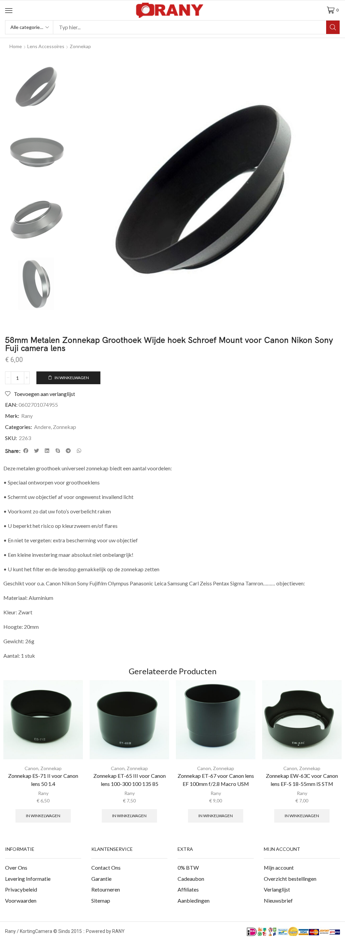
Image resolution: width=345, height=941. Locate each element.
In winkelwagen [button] (43, 815)
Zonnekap (80, 46)
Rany (27, 415)
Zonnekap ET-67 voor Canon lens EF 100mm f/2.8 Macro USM (216, 779)
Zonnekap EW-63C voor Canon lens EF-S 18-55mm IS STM (302, 779)
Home (15, 46)
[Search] (333, 27)
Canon (31, 768)
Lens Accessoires (45, 46)
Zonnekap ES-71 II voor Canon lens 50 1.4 (43, 779)
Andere (42, 427)
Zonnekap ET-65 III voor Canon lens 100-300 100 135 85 (129, 779)
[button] (8, 10)
